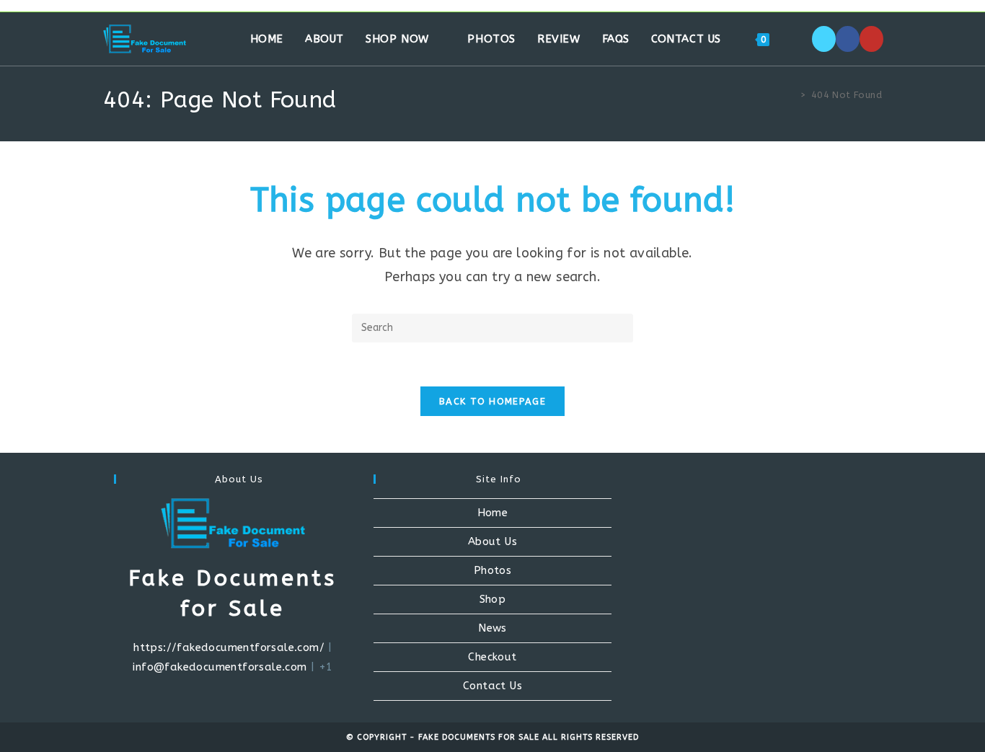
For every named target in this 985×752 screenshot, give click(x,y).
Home (492, 512)
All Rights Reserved (590, 737)
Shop (493, 599)
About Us (492, 541)
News (492, 627)
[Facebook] (848, 39)
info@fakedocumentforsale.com (219, 666)
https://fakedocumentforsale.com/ (228, 647)
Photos (492, 570)
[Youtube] (871, 39)
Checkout (492, 656)
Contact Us (492, 685)
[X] (824, 39)
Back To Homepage (492, 401)
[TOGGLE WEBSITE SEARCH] (795, 39)
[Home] (792, 94)
